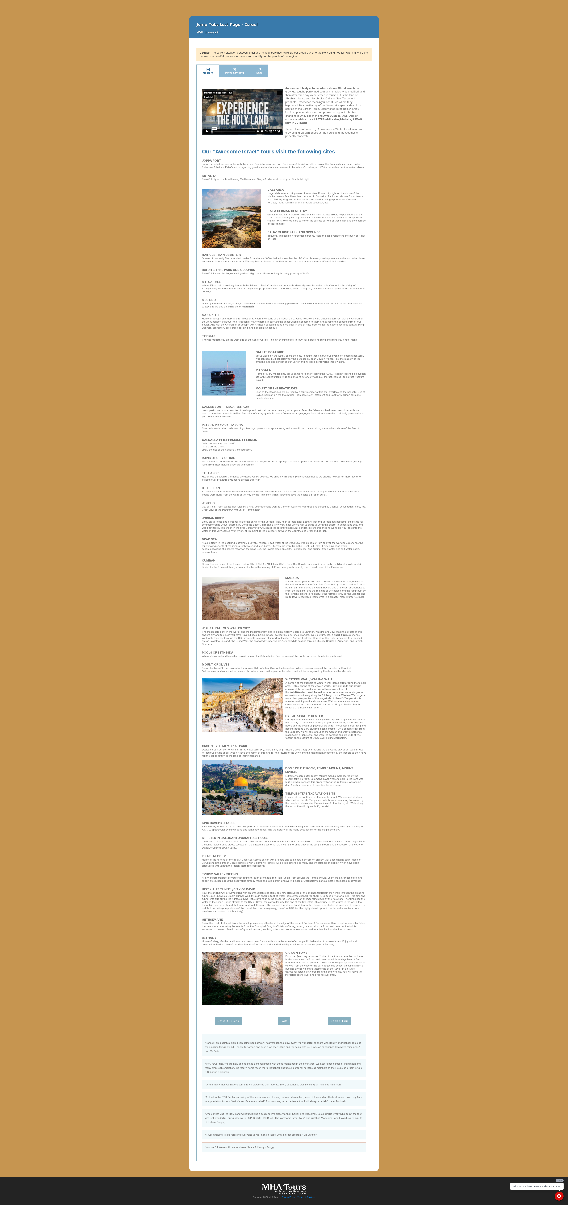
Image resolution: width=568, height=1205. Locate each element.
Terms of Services (306, 1197)
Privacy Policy (288, 1197)
